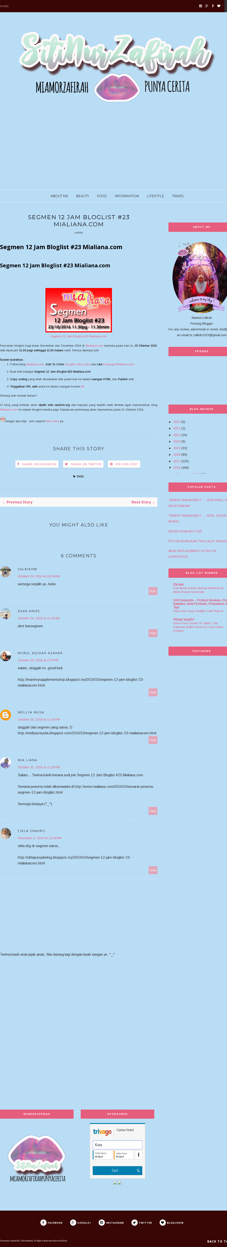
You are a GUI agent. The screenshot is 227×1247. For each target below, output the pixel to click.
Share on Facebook (39, 464)
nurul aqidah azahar (40, 653)
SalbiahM (27, 569)
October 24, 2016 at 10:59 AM (39, 576)
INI (82, 386)
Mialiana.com (94, 345)
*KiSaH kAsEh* (183, 619)
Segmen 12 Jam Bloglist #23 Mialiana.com (79, 336)
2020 (176, 441)
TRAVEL (178, 196)
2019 (176, 448)
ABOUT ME (59, 196)
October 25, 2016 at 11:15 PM (39, 719)
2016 (176, 467)
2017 (176, 461)
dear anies (29, 611)
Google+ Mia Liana (77, 364)
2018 (176, 454)
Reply (153, 591)
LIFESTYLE (155, 196)
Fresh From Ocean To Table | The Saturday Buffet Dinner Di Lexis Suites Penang (198, 627)
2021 (176, 435)
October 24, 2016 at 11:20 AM (38, 618)
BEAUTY (82, 196)
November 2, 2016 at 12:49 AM (39, 838)
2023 (176, 422)
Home (4, 6)
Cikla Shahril (32, 831)
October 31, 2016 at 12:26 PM (39, 767)
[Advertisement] (113, 150)
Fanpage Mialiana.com (118, 364)
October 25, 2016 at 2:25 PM (38, 660)
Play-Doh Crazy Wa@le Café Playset (198, 611)
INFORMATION (127, 196)
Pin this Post (127, 464)
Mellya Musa (31, 712)
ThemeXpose (27, 1240)
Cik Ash (178, 584)
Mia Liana (52, 421)
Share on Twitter (86, 464)
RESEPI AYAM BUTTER (185, 531)
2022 (176, 428)
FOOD (102, 196)
